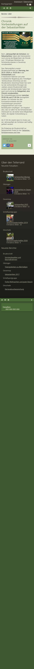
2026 (17, 309)
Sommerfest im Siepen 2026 (22, 190)
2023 (7, 309)
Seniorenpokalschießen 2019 (17, 222)
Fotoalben (7, 307)
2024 (9, 14)
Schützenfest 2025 (21, 204)
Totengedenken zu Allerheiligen (16, 267)
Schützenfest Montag (22, 177)
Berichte (4, 14)
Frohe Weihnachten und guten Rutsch (19, 282)
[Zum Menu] (30, 8)
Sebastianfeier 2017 (12, 274)
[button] (4, 145)
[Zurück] (31, 300)
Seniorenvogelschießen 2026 (17, 240)
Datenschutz (28, 2)
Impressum (18, 2)
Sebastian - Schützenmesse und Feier (15, 131)
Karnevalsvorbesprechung (14, 289)
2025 (14, 309)
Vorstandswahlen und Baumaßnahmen (13, 258)
